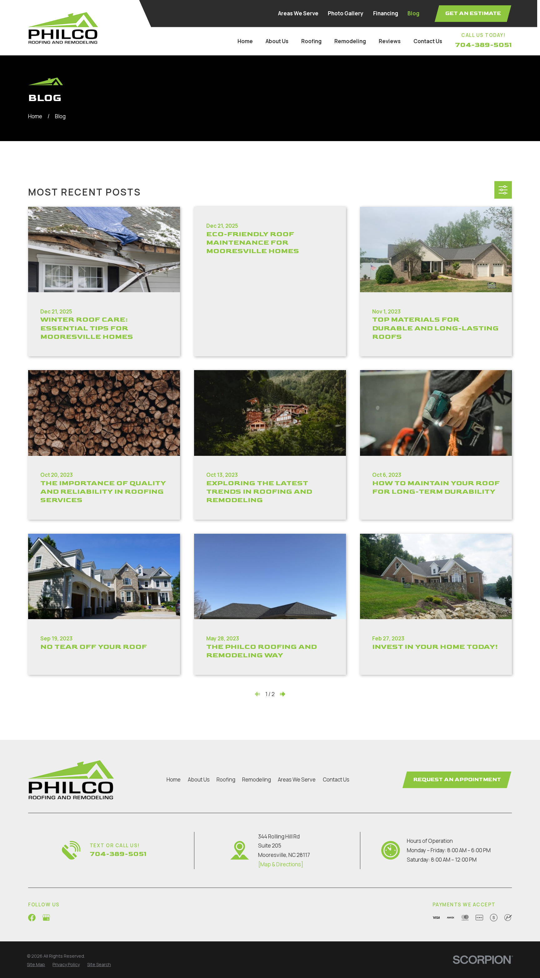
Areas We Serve (298, 13)
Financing (385, 13)
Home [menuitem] (245, 41)
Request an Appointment (457, 780)
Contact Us (336, 779)
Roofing (226, 779)
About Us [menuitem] (277, 41)
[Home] (63, 28)
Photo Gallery (345, 13)
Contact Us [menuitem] (427, 41)
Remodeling (256, 779)
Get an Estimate (473, 13)
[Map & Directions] (280, 864)
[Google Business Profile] (46, 917)
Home (174, 779)
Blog (413, 13)
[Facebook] (32, 917)
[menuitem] (36, 965)
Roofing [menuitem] (311, 41)
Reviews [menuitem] (390, 41)
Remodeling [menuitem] (350, 41)
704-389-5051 (483, 45)
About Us (199, 779)
